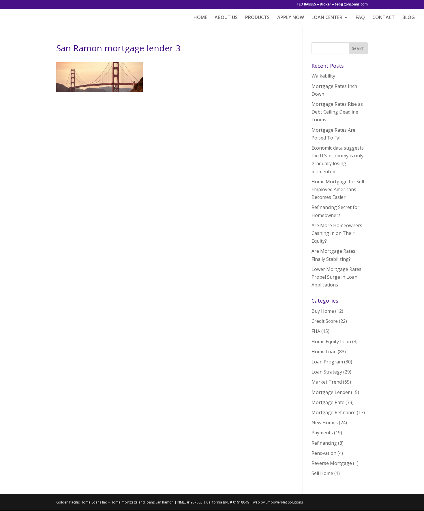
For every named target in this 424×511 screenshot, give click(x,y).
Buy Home (323, 311)
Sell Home (322, 473)
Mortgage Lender (331, 392)
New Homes (325, 422)
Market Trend (327, 382)
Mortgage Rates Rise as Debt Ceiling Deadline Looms (337, 112)
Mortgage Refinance (334, 412)
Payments (322, 432)
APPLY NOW (290, 17)
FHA (316, 331)
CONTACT (383, 17)
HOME (200, 17)
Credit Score (325, 321)
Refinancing (324, 443)
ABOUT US (226, 17)
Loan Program (327, 362)
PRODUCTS (257, 17)
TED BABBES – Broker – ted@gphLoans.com (332, 5)
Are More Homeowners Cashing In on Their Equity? (337, 233)
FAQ (360, 17)
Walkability (323, 76)
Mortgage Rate (328, 402)
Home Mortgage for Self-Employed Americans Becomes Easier (339, 189)
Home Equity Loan (331, 341)
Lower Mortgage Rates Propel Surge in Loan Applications (336, 277)
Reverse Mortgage (332, 463)
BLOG (408, 17)
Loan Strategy (327, 372)
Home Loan (324, 351)
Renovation (324, 453)
